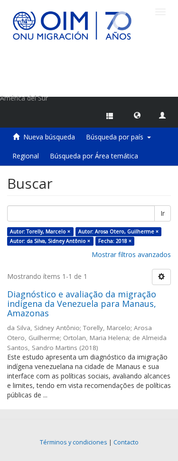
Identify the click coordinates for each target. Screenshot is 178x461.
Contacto (126, 442)
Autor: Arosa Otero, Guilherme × (118, 231)
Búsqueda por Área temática (94, 155)
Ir (162, 213)
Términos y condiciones (73, 442)
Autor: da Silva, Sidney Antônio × (50, 241)
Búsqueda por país (116, 136)
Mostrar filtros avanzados (131, 254)
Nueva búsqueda (49, 136)
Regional (25, 155)
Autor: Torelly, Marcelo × (40, 231)
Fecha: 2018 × (114, 241)
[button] (137, 115)
